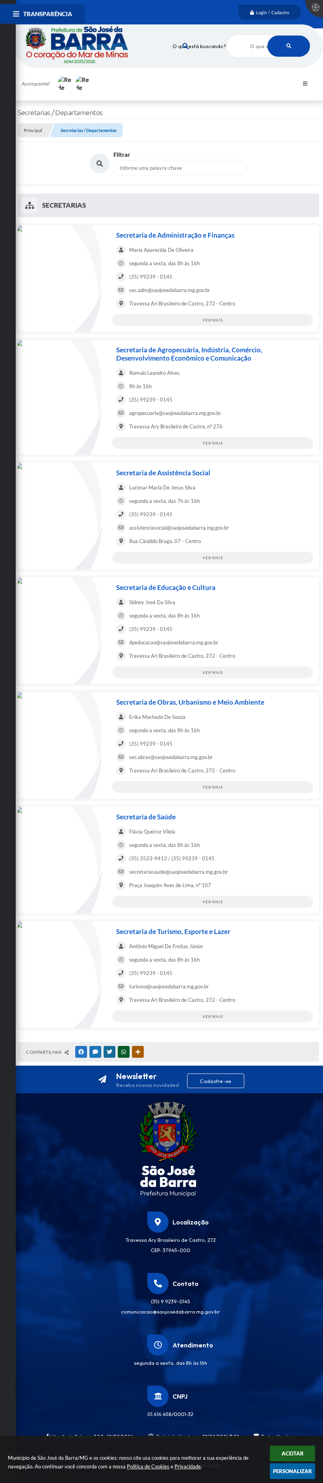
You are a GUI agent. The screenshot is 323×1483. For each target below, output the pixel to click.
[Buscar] (288, 46)
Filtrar (121, 154)
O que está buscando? (199, 46)
